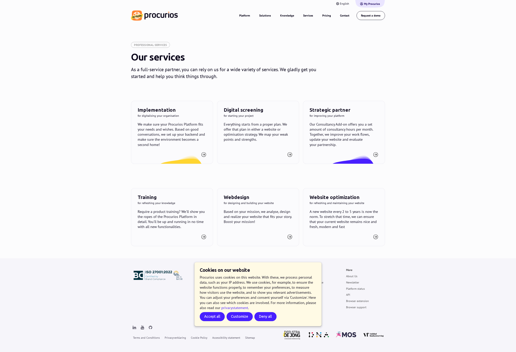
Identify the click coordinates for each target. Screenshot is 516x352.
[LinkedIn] (134, 327)
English (344, 3)
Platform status (355, 289)
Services (308, 15)
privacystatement (234, 307)
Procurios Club (312, 301)
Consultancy (310, 295)
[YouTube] (142, 327)
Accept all (212, 316)
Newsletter (352, 282)
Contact (344, 15)
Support (308, 270)
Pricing (326, 15)
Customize (239, 316)
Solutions (265, 15)
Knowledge (287, 15)
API (348, 295)
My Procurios (372, 4)
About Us (351, 276)
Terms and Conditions (146, 338)
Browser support (356, 307)
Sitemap (250, 338)
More (349, 270)
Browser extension (357, 301)
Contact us (172, 217)
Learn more (172, 132)
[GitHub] (150, 327)
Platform (244, 15)
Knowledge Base (313, 282)
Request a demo (371, 15)
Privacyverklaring (175, 338)
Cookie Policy (199, 338)
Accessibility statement (226, 338)
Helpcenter (309, 276)
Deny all (265, 316)
